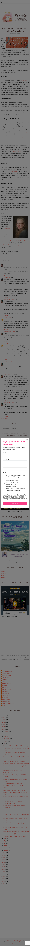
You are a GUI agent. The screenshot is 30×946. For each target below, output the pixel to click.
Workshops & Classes (11, 486)
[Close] (27, 439)
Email (4, 452)
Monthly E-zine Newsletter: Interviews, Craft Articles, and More (15, 483)
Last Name (6, 466)
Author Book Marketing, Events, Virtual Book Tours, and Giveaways (15, 476)
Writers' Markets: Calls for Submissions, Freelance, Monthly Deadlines (15, 489)
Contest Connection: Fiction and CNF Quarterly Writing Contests (15, 479)
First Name (6, 459)
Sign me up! (15, 503)
